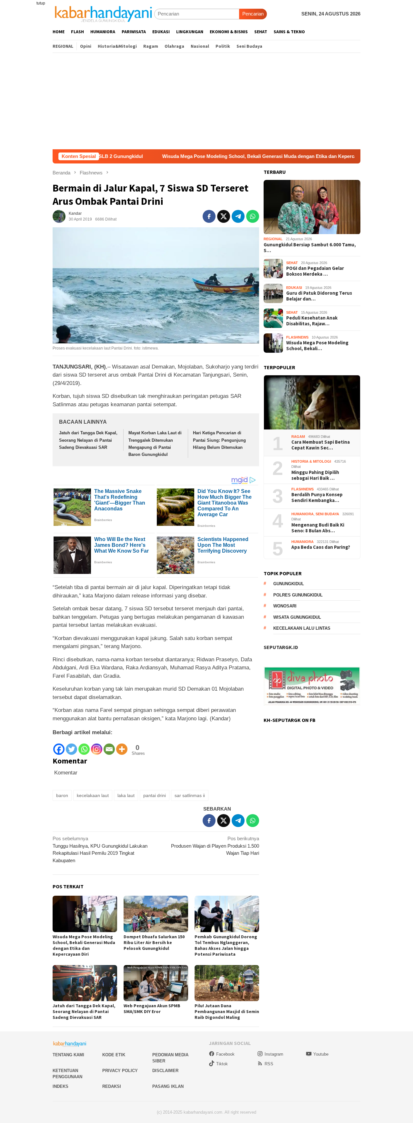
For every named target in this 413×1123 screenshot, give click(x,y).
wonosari (285, 606)
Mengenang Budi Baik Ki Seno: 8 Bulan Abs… (317, 528)
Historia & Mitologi (311, 461)
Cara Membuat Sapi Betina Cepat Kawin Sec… (320, 445)
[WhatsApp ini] (252, 216)
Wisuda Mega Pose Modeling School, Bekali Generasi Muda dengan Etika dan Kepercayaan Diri (228, 156)
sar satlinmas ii (190, 795)
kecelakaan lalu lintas (301, 628)
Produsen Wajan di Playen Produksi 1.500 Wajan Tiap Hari (215, 846)
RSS (269, 1063)
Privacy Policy (120, 1070)
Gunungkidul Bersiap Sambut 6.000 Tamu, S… (310, 247)
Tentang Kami (68, 1054)
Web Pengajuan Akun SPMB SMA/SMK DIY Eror (152, 1008)
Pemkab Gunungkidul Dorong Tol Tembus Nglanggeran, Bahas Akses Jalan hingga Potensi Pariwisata (226, 945)
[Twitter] (71, 746)
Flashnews (297, 337)
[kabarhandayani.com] (103, 13)
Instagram (274, 1054)
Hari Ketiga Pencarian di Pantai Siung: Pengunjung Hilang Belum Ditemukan (219, 439)
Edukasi (294, 288)
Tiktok (222, 1063)
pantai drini (154, 795)
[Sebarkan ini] (209, 216)
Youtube (320, 1054)
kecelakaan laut (93, 795)
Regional (273, 239)
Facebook (225, 1054)
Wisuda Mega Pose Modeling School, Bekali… (317, 345)
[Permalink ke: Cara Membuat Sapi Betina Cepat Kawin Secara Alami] (312, 402)
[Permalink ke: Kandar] (59, 216)
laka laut (126, 795)
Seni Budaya (327, 514)
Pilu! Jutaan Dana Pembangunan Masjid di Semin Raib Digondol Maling (227, 1011)
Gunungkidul (288, 584)
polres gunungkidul (298, 595)
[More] (121, 746)
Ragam (298, 436)
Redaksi (111, 1086)
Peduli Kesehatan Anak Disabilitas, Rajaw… (311, 321)
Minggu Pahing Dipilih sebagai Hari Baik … (315, 475)
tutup (40, 3)
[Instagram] (96, 746)
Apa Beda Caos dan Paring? (320, 547)
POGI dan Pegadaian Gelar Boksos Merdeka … (315, 271)
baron (62, 795)
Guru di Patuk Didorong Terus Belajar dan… (319, 296)
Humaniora (302, 514)
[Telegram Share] (238, 216)
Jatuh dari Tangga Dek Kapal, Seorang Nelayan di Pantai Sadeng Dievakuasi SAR (88, 439)
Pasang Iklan (168, 1086)
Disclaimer (165, 1070)
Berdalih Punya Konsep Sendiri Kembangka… (317, 498)
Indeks (60, 1086)
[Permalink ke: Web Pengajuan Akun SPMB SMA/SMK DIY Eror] (156, 983)
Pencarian (253, 13)
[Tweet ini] (223, 216)
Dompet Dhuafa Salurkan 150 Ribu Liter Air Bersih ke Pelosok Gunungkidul (154, 942)
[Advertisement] (206, 101)
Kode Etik (113, 1054)
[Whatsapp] (84, 746)
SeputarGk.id (281, 647)
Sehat (292, 263)
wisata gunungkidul (297, 617)
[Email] (109, 746)
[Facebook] (59, 746)
